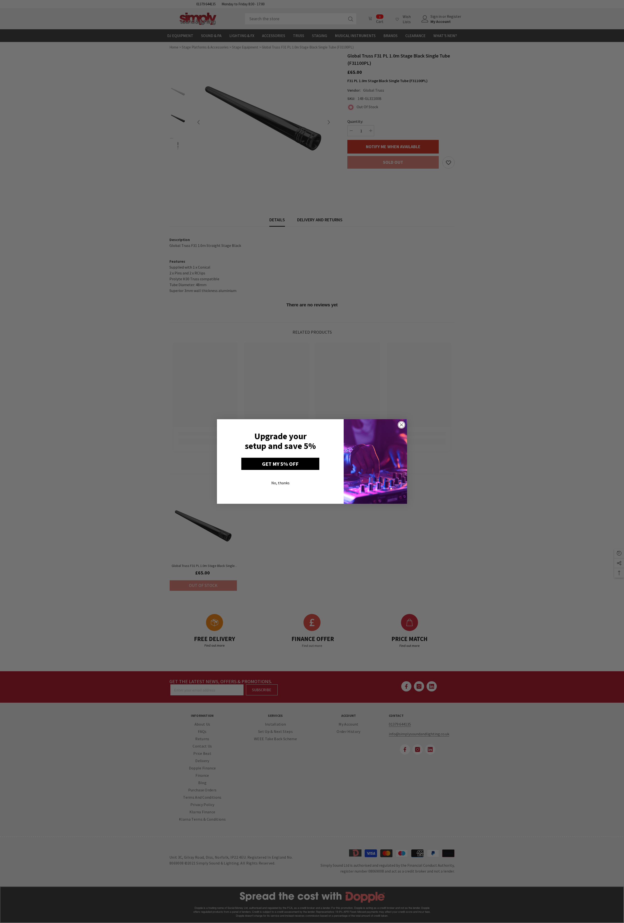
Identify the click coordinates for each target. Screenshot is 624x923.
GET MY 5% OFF (280, 463)
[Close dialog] (401, 425)
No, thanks (280, 482)
